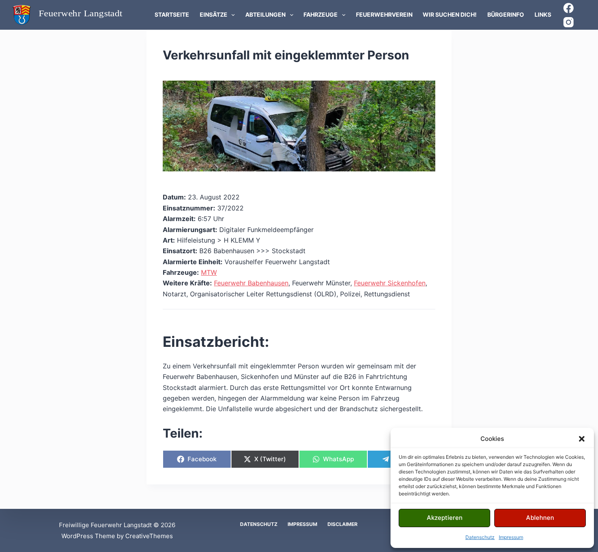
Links (543, 14)
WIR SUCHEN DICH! (450, 14)
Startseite (172, 14)
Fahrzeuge (320, 14)
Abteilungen (265, 14)
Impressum (511, 537)
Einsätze (213, 14)
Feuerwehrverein (384, 14)
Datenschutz (480, 537)
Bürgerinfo (505, 14)
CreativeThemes (149, 536)
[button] (582, 439)
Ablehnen (540, 517)
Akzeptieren (445, 517)
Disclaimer (342, 524)
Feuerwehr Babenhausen (251, 283)
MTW (209, 272)
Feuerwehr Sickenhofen (390, 283)
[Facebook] (568, 8)
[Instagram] (568, 22)
